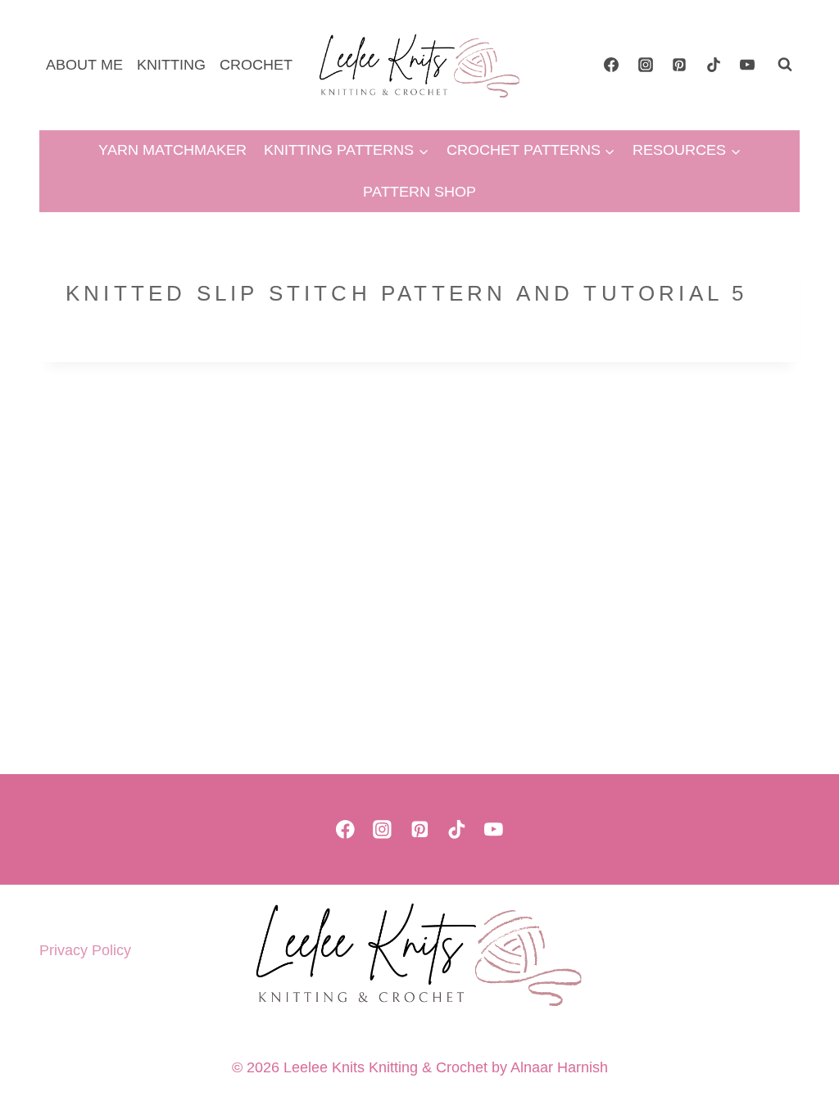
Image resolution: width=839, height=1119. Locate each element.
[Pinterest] (679, 64)
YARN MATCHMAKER (172, 150)
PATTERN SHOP (419, 191)
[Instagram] (645, 64)
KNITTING (171, 65)
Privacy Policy (85, 950)
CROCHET (256, 65)
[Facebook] (611, 64)
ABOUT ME (84, 65)
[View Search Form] (785, 64)
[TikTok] (713, 64)
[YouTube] (747, 64)
